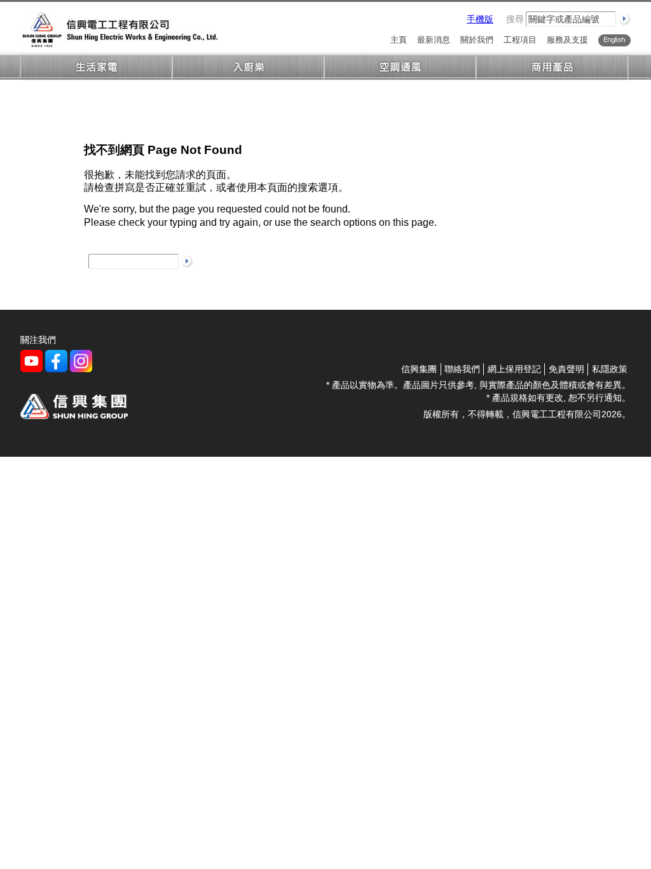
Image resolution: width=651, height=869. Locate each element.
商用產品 (552, 68)
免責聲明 (566, 369)
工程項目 (520, 40)
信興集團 (419, 369)
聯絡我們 (462, 369)
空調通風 (400, 68)
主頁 (398, 40)
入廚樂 (248, 68)
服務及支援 (567, 40)
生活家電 (96, 68)
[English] (614, 40)
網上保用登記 (514, 369)
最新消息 (433, 40)
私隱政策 (609, 369)
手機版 (480, 19)
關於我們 (476, 40)
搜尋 (515, 19)
